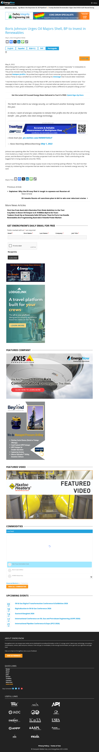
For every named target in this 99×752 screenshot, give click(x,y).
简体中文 (32, 48)
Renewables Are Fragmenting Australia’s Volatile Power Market (34, 218)
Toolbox (8, 678)
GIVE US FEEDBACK (13, 656)
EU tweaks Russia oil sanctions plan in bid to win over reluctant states (54, 198)
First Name (28, 233)
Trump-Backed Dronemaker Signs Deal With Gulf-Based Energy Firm (71, 8)
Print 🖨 (84, 58)
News (8, 671)
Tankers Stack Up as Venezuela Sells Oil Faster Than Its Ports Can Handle (38, 215)
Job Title (75, 233)
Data (7, 673)
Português (52, 48)
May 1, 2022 (46, 143)
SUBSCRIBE (9, 684)
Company (59, 233)
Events (8, 676)
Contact (8, 680)
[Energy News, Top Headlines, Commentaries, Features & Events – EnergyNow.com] (8, 3)
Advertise (9, 682)
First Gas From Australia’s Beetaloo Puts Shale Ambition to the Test (35, 210)
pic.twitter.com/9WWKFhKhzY (37, 137)
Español (21, 48)
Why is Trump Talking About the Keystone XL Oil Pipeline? (23, 8)
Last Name (44, 233)
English (10, 48)
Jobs (7, 675)
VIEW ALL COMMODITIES (17, 587)
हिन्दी (41, 48)
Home (8, 669)
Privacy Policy (43, 746)
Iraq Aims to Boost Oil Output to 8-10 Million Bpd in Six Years (32, 213)
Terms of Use (56, 746)
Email (10, 233)
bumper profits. (19, 74)
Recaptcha (12, 252)
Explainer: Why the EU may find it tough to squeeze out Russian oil (39, 191)
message (57, 77)
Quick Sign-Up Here (75, 95)
